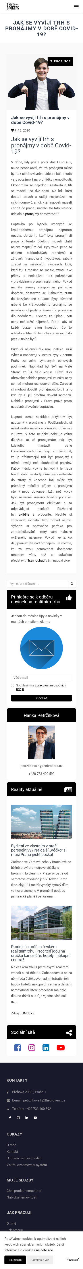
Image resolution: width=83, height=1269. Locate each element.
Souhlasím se (25, 685)
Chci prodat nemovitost (24, 1191)
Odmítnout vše (40, 1259)
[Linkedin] (46, 1049)
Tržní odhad (35, 560)
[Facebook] (18, 1049)
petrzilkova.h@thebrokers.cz (44, 1100)
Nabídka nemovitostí (22, 1197)
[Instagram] (32, 1049)
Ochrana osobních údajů (24, 1158)
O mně (11, 1145)
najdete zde (44, 1250)
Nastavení (72, 1259)
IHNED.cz (28, 1013)
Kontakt (12, 1152)
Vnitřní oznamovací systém (27, 1165)
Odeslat (41, 698)
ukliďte (24, 514)
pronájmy (32, 214)
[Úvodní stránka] (12, 6)
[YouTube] (61, 1049)
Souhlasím (15, 1259)
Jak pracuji (15, 1230)
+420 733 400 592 (38, 1109)
